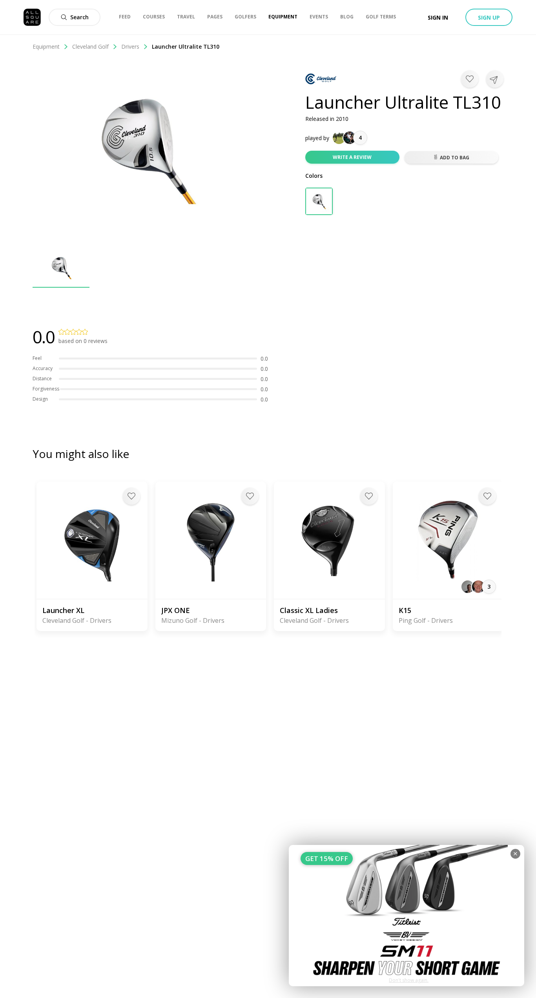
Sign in (438, 17)
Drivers (130, 46)
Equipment (46, 46)
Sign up (489, 17)
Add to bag (454, 157)
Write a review (352, 157)
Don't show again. (408, 980)
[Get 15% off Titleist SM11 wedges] (406, 915)
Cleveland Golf (90, 46)
